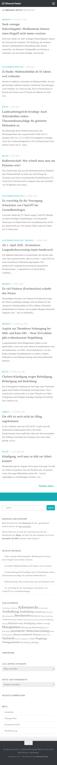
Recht (5, 107)
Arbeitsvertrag (43, 608)
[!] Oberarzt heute (11, 3)
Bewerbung (49, 616)
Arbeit (5, 412)
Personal (46, 627)
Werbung (34, 642)
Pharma (52, 631)
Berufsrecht (22, 615)
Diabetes (20, 620)
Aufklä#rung (39, 612)
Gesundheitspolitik (12, 67)
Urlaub (32, 639)
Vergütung (41, 638)
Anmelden (9, 712)
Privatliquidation (7, 635)
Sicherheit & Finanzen (31, 634)
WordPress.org (11, 731)
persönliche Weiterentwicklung (30, 631)
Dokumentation (40, 619)
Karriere (13, 623)
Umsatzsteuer (24, 639)
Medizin (6, 20)
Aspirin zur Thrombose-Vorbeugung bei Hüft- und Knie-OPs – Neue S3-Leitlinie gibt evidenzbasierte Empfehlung (27, 333)
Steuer (49, 635)
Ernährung (49, 620)
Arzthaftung (10, 611)
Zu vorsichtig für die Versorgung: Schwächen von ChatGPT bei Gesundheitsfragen (22, 205)
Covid (4, 619)
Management (11, 627)
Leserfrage (46, 623)
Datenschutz (12, 620)
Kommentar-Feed (12, 724)
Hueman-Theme (42, 756)
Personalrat (6, 631)
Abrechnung (6, 608)
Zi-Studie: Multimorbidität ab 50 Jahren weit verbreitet (28, 566)
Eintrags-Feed (10, 718)
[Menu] (53, 3)
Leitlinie (39, 623)
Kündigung (29, 623)
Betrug (43, 616)
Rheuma (17, 634)
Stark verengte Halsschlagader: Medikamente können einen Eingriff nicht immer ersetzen (25, 28)
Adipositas (14, 608)
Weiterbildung (25, 642)
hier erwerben (25, 526)
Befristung (49, 612)
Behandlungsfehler (8, 616)
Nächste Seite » (47, 486)
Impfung (5, 623)
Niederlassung (37, 627)
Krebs (20, 623)
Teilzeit (17, 639)
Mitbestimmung (26, 628)
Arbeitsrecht (28, 607)
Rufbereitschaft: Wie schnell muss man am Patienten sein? (30, 582)
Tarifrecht (8, 638)
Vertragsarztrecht (11, 642)
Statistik (43, 635)
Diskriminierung (29, 619)
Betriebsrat (35, 616)
